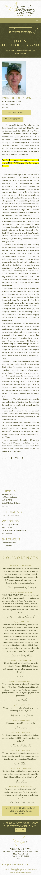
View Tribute (12, 119)
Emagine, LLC (27, 872)
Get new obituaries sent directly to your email (20, 826)
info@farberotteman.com (15, 864)
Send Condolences (16, 113)
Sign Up (20, 830)
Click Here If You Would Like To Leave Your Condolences (20, 811)
